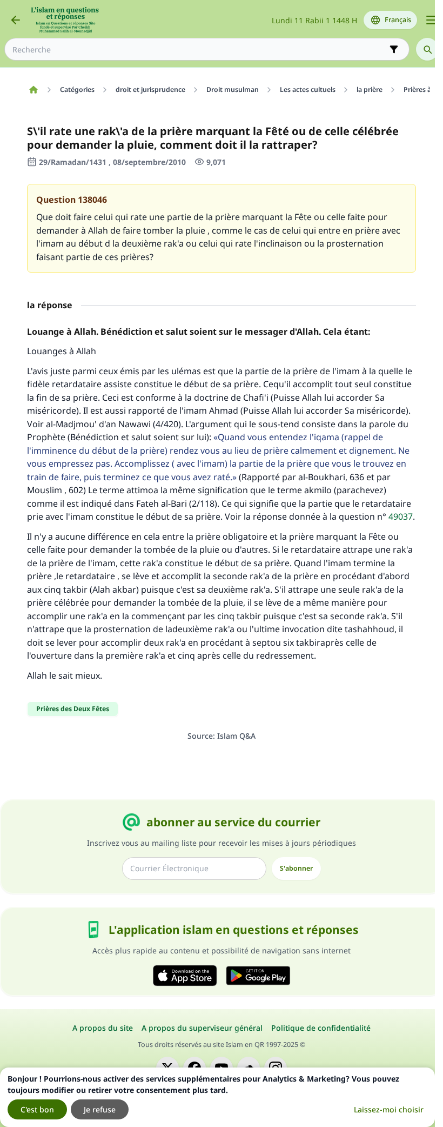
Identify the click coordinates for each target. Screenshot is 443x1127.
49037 (400, 516)
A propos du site (102, 1028)
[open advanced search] (393, 49)
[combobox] (199, 49)
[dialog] (217, 1097)
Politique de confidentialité (321, 1028)
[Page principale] (33, 89)
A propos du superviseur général (202, 1028)
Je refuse (100, 1109)
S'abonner (296, 868)
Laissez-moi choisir (389, 1109)
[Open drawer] (431, 20)
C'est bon (37, 1109)
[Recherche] (427, 49)
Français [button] (398, 19)
